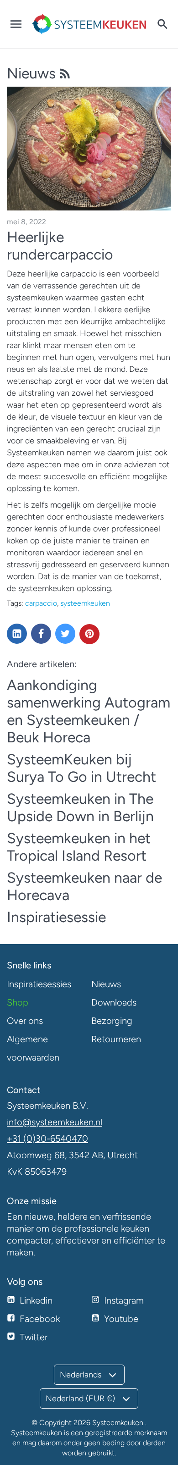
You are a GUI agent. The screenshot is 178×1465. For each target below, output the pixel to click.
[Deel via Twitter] (65, 634)
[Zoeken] (162, 24)
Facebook (40, 1318)
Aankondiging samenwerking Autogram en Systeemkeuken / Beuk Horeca (88, 711)
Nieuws (33, 73)
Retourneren (116, 1039)
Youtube (121, 1318)
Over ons (25, 1020)
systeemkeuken (85, 603)
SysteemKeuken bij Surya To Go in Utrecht (81, 768)
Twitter (33, 1337)
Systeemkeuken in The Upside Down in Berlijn (80, 807)
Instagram (124, 1300)
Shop (17, 1002)
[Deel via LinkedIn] (17, 634)
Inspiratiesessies (39, 984)
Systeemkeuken (117, 1422)
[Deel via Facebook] (41, 634)
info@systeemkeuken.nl (54, 1122)
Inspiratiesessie (56, 917)
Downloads (113, 1002)
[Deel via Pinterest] (89, 634)
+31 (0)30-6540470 (47, 1138)
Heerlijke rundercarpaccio (60, 245)
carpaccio (41, 603)
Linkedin (36, 1300)
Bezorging (111, 1020)
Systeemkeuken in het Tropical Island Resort (79, 846)
